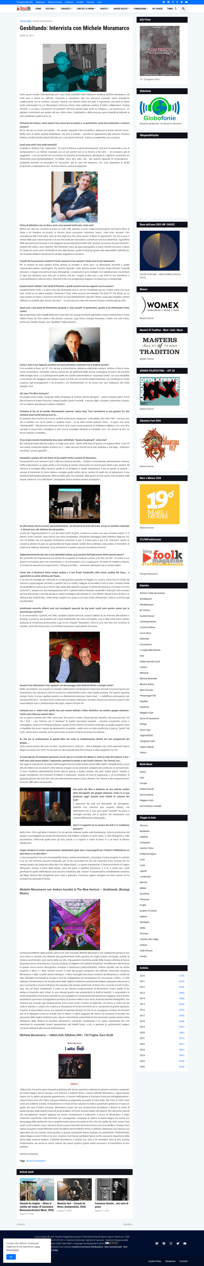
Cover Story (145, 633)
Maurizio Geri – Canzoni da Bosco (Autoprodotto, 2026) (71, 1205)
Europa (143, 783)
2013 (162, 993)
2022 (162, 1044)
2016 (162, 1009)
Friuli (142, 859)
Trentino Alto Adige (149, 939)
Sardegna (144, 922)
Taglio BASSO (146, 735)
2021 (162, 1038)
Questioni (144, 707)
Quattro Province (148, 910)
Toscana (144, 933)
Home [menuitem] (38, 8)
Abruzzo (144, 825)
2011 (162, 981)
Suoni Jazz (145, 730)
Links (99, 2)
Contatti (80, 2)
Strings (143, 724)
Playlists (144, 701)
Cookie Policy (154, 1261)
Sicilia (142, 928)
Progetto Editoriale (25, 2)
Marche (143, 882)
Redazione (40, 2)
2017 (162, 1015)
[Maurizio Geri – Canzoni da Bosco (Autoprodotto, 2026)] (74, 1189)
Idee (142, 656)
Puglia (143, 905)
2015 (162, 1004)
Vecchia (127, 1224)
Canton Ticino (146, 848)
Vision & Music (147, 747)
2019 (162, 1027)
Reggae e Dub (146, 712)
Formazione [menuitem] (140, 8)
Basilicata (144, 831)
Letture (143, 667)
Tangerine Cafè (147, 741)
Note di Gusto (146, 690)
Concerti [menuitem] (65, 8)
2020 (162, 1032)
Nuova (21, 1224)
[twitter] (182, 2)
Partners (90, 2)
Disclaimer (170, 1261)
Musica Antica (147, 684)
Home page (25, 21)
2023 (162, 1049)
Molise (143, 888)
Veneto (143, 956)
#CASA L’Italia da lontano (152, 593)
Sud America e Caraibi (150, 806)
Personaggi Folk (148, 695)
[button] (175, 8)
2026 (162, 1066)
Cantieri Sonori (147, 616)
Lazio (142, 865)
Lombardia (145, 876)
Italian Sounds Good (150, 661)
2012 (162, 987)
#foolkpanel (146, 599)
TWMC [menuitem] (170, 8)
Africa (143, 772)
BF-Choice (145, 610)
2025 (162, 1061)
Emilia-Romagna (148, 854)
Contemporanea (148, 621)
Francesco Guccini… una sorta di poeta (111, 1205)
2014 (162, 998)
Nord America (146, 794)
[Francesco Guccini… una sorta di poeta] (112, 1189)
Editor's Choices (55, 2)
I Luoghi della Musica (150, 650)
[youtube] (186, 2)
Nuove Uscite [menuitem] (120, 8)
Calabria (144, 836)
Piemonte (144, 899)
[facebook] (164, 2)
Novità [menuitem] (103, 8)
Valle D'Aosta (146, 950)
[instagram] (173, 2)
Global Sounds (147, 789)
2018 (162, 1021)
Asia (142, 777)
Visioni (143, 752)
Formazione (146, 644)
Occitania (144, 893)
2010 (162, 975)
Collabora (69, 2)
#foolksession (147, 604)
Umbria (143, 945)
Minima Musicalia (148, 678)
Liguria (143, 871)
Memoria (144, 673)
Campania (145, 842)
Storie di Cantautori (42, 21)
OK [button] (11, 1257)
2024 (162, 1055)
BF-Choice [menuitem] (158, 8)
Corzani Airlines (147, 627)
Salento (143, 916)
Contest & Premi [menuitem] (85, 8)
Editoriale (144, 638)
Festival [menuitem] (50, 8)
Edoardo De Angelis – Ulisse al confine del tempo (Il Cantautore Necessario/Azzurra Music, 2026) (37, 1207)
